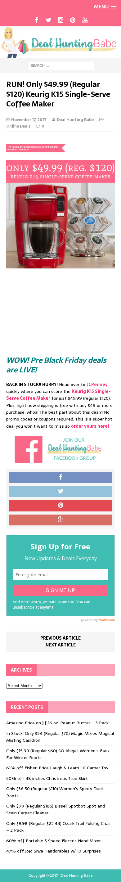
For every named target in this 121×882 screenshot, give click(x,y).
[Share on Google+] (60, 520)
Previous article (60, 638)
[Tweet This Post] (60, 491)
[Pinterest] (72, 20)
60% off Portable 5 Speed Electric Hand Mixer (53, 840)
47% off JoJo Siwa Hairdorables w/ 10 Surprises (53, 851)
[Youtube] (84, 20)
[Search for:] (60, 65)
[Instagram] (60, 20)
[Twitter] (48, 20)
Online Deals (18, 126)
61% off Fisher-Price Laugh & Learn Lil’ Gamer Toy (57, 767)
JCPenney (97, 384)
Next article (61, 644)
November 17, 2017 (29, 119)
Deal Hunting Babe (75, 119)
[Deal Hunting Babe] (60, 42)
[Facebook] (36, 20)
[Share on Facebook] (60, 477)
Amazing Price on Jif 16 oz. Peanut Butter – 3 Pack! (58, 722)
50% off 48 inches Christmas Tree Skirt (47, 778)
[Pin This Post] (60, 505)
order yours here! (90, 426)
